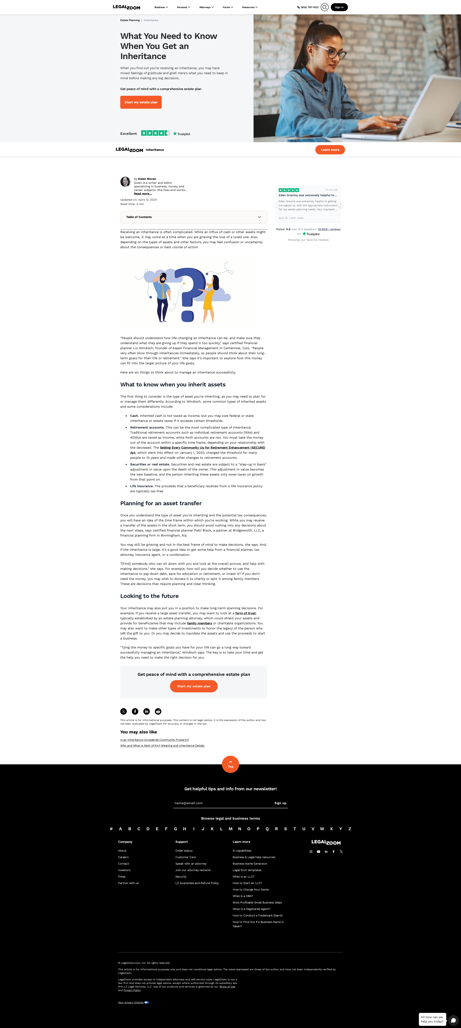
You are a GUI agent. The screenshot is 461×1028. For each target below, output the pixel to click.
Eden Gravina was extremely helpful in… (308, 195)
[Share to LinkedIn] (146, 711)
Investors (124, 870)
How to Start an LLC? (247, 883)
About (122, 850)
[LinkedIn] (326, 851)
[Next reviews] (341, 204)
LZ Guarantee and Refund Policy (197, 883)
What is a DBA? (243, 896)
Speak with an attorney (190, 863)
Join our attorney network (193, 870)
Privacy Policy (132, 990)
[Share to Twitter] (123, 711)
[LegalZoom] (326, 844)
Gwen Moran (147, 179)
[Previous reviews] (276, 204)
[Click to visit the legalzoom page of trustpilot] (165, 133)
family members (199, 623)
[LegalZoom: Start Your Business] (129, 150)
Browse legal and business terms (230, 818)
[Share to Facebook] (135, 711)
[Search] (325, 7)
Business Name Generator (250, 863)
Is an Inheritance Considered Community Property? (154, 739)
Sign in (339, 7)
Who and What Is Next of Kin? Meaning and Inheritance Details (162, 745)
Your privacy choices (131, 1002)
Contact (123, 863)
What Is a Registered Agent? (251, 909)
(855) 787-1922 (310, 7)
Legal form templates (247, 870)
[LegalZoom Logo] (126, 7)
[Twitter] (341, 851)
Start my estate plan (194, 686)
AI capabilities (242, 850)
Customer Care (185, 857)
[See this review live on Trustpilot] (289, 190)
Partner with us (128, 883)
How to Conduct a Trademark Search (258, 915)
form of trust (245, 613)
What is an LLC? (243, 876)
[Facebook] (333, 851)
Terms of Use (227, 986)
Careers (123, 857)
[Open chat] (453, 1020)
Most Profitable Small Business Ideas (257, 902)
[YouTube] (318, 851)
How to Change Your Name (251, 889)
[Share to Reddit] (158, 711)
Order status (183, 850)
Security (180, 876)
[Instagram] (311, 851)
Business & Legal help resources (254, 857)
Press (121, 876)
